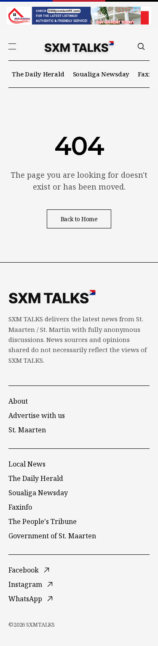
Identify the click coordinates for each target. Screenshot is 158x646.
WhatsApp (25, 598)
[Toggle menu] (12, 46)
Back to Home (79, 219)
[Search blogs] (141, 46)
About (18, 401)
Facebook (23, 570)
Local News (27, 464)
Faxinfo (20, 507)
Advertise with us (36, 415)
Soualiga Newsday (101, 74)
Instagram (25, 584)
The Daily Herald (38, 74)
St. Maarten (27, 429)
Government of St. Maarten (52, 535)
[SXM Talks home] (79, 46)
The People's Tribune (42, 521)
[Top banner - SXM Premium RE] (79, 15)
